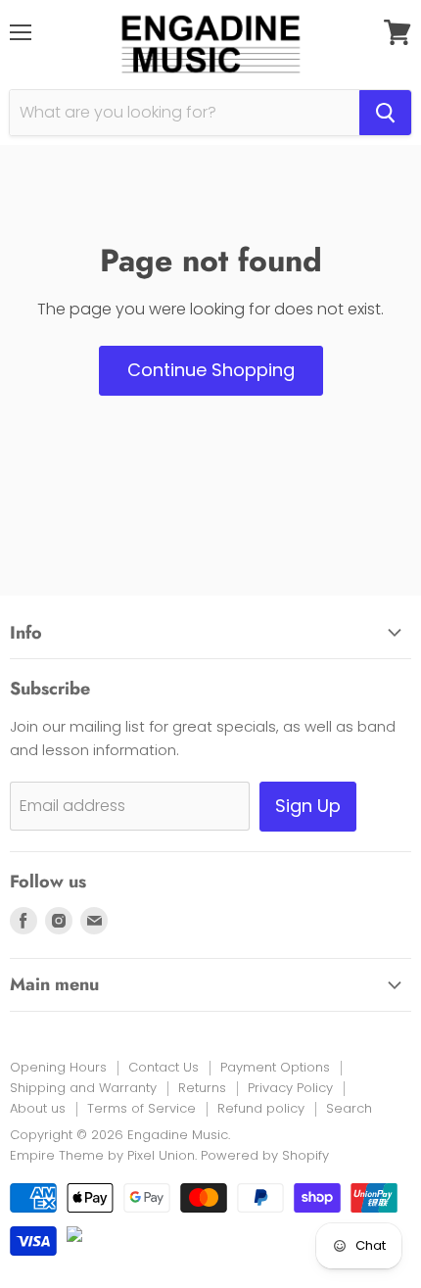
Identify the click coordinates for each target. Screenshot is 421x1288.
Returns (202, 1087)
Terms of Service (141, 1108)
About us (38, 1108)
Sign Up (308, 805)
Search (349, 1108)
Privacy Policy (290, 1087)
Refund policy (260, 1108)
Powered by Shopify (265, 1155)
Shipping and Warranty (83, 1087)
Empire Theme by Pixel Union (102, 1155)
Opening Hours (58, 1067)
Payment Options (275, 1067)
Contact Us (163, 1067)
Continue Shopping (211, 370)
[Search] (385, 112)
